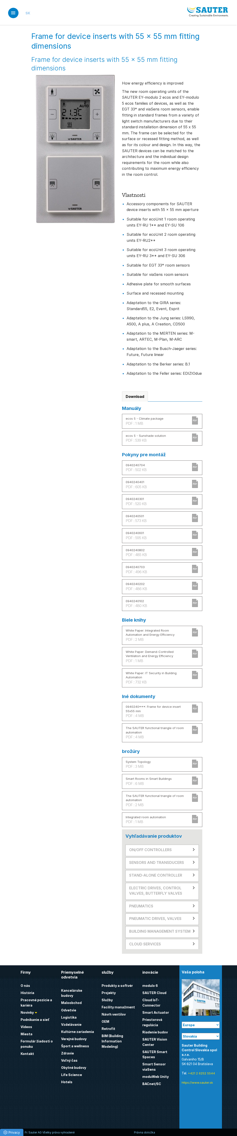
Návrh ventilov (114, 1014)
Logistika (69, 1017)
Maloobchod (71, 1003)
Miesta (26, 1034)
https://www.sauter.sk (197, 1082)
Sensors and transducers (156, 862)
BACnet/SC (151, 1084)
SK (27, 13)
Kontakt (27, 1054)
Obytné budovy (73, 1068)
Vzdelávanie (71, 1024)
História (27, 993)
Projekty (109, 993)
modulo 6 (150, 986)
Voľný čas (69, 1060)
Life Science (71, 1075)
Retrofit (108, 1029)
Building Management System (159, 931)
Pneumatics (141, 906)
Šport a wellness (75, 1046)
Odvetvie (68, 1010)
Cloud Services (145, 944)
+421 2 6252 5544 (201, 1073)
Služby (107, 1000)
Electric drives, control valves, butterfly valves (155, 891)
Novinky (27, 1012)
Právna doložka (144, 1132)
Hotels (66, 1082)
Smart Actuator (155, 1012)
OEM (105, 1021)
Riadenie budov (155, 1032)
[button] (11, 1132)
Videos (26, 1027)
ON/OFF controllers (150, 849)
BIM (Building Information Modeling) (112, 1041)
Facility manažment (118, 1007)
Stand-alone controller (155, 875)
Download (135, 396)
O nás (25, 986)
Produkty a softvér (117, 986)
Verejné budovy (74, 1039)
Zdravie (67, 1053)
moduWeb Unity (155, 1077)
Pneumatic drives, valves (155, 918)
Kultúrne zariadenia (77, 1032)
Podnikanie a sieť (35, 1020)
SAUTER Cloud (154, 993)
